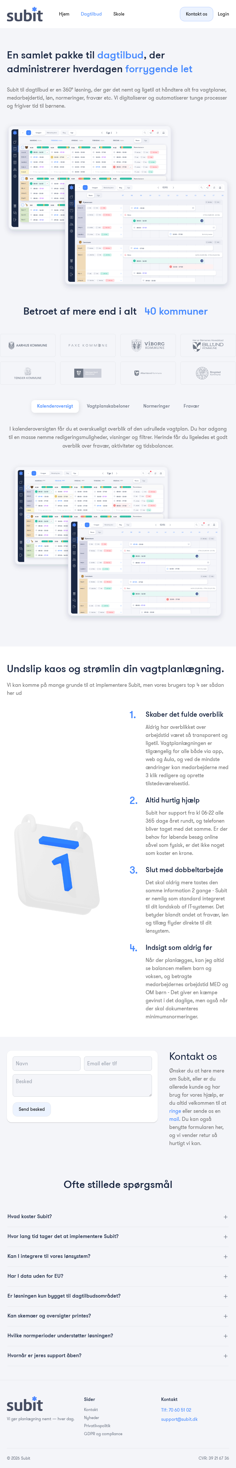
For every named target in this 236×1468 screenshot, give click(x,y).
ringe (175, 1111)
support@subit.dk (179, 1419)
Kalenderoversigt (55, 406)
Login (223, 14)
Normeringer (156, 406)
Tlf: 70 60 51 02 (176, 1410)
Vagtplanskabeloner (108, 406)
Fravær (191, 406)
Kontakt (91, 1409)
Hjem (64, 14)
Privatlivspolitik (97, 1426)
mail (174, 1119)
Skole (118, 14)
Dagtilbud (91, 14)
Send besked (32, 1109)
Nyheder (91, 1418)
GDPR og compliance (103, 1434)
